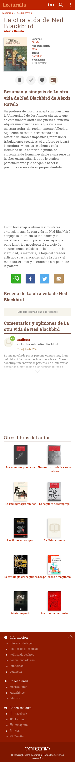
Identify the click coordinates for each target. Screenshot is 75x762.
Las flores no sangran (20, 540)
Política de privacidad (24, 649)
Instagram (21, 725)
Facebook (20, 713)
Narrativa (37, 56)
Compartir (30, 278)
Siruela (35, 42)
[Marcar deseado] (42, 80)
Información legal (21, 643)
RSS (17, 730)
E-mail (59, 278)
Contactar (16, 671)
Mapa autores (18, 687)
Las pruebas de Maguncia (54, 577)
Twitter (19, 719)
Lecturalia (7, 13)
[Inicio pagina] (70, 636)
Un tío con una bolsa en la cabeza (54, 469)
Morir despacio (20, 613)
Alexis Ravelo (24, 13)
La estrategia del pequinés (21, 577)
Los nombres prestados (20, 467)
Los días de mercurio (54, 613)
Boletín (19, 736)
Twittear (44, 278)
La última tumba (54, 540)
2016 (34, 49)
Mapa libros (17, 692)
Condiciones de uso (22, 660)
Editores (15, 698)
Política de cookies (22, 654)
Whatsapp (16, 278)
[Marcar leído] (31, 80)
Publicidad (16, 666)
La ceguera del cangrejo (54, 504)
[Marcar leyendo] (19, 80)
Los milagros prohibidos (20, 504)
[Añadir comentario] (53, 80)
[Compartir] (51, 5)
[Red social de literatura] (14, 5)
